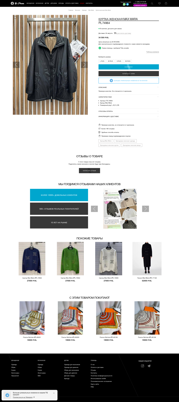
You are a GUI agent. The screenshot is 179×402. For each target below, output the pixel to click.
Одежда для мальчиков (72, 364)
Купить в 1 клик (129, 73)
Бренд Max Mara (105, 141)
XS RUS (127, 61)
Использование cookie (98, 378)
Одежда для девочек (71, 367)
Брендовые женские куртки (109, 145)
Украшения (15, 375)
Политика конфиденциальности (101, 375)
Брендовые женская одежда (125, 141)
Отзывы (93, 370)
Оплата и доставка (97, 367)
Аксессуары (15, 373)
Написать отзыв (89, 170)
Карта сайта (95, 384)
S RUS (119, 61)
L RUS (102, 61)
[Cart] (166, 3)
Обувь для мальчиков (71, 370)
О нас (93, 364)
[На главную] (17, 3)
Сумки (13, 370)
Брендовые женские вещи (132, 145)
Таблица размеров (152, 52)
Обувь (13, 367)
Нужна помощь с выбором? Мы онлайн (115, 48)
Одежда (14, 364)
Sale (39, 375)
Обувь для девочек (70, 373)
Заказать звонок (140, 5)
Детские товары (69, 375)
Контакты (94, 373)
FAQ (92, 387)
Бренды (67, 378)
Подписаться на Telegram (23, 397)
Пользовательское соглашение (101, 381)
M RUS (110, 61)
